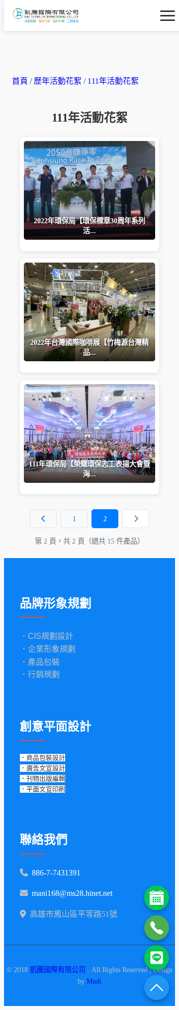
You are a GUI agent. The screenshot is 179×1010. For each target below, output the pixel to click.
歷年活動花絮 (59, 81)
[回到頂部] (156, 987)
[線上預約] (156, 897)
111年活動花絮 (113, 81)
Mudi (94, 981)
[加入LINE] (156, 957)
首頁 (20, 81)
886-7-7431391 (56, 872)
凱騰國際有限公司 (59, 970)
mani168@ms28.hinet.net (72, 893)
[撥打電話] (156, 927)
